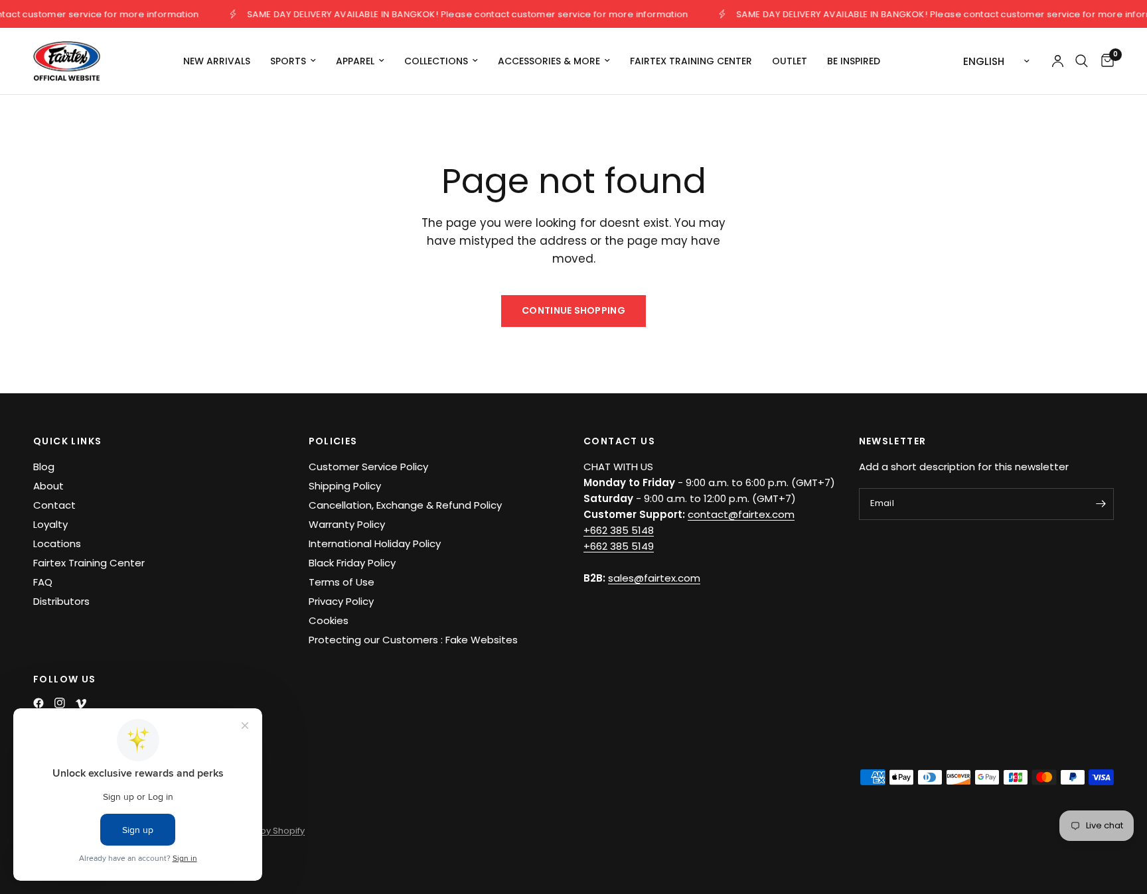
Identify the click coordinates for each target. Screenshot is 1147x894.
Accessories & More (549, 61)
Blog (43, 467)
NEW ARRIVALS (216, 61)
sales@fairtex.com (654, 578)
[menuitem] (216, 61)
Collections (436, 61)
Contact (54, 505)
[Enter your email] (1100, 504)
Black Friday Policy (352, 563)
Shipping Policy (345, 486)
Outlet (789, 61)
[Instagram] (59, 703)
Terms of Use (341, 582)
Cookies (328, 620)
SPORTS (288, 61)
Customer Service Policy (368, 467)
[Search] (1082, 61)
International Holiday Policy (375, 543)
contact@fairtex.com (741, 514)
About (48, 486)
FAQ (42, 582)
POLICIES (333, 441)
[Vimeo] (81, 703)
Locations (57, 543)
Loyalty (50, 524)
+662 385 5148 (618, 530)
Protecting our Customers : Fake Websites (413, 640)
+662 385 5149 (618, 546)
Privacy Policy (341, 601)
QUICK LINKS (67, 441)
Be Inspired (853, 61)
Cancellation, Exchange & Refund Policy (405, 505)
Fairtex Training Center (691, 61)
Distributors (61, 601)
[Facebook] (38, 703)
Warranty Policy (347, 524)
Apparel (355, 61)
